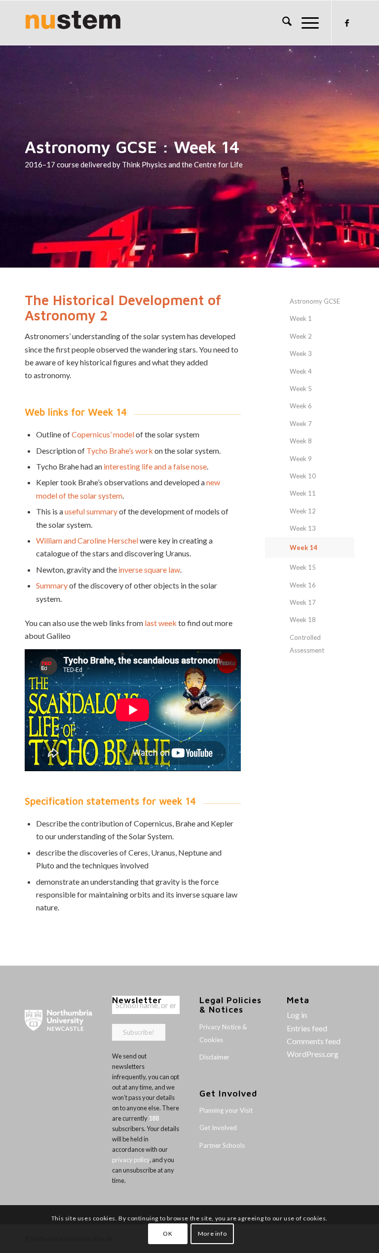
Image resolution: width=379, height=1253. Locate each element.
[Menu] (305, 22)
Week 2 (301, 336)
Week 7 (301, 424)
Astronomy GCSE (315, 301)
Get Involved (218, 1128)
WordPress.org (313, 1053)
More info (212, 1233)
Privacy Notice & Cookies (223, 1033)
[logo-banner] (73, 22)
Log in (297, 1014)
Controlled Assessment (307, 643)
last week (161, 622)
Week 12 (303, 511)
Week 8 (301, 441)
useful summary (91, 511)
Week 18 (303, 620)
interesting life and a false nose (155, 466)
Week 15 (303, 567)
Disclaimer (214, 1057)
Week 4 (301, 371)
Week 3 (301, 353)
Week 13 (303, 528)
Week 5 (301, 388)
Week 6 (301, 406)
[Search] (282, 22)
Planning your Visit (226, 1110)
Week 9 (301, 459)
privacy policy (131, 1160)
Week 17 (303, 602)
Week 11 (303, 493)
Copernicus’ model (103, 434)
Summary (52, 585)
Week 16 (303, 585)
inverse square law (149, 569)
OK (167, 1233)
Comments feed (314, 1041)
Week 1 (301, 318)
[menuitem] (282, 22)
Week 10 (303, 476)
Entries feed (307, 1028)
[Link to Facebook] (347, 22)
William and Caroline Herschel (87, 540)
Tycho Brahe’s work (119, 450)
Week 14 (303, 547)
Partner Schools (222, 1145)
